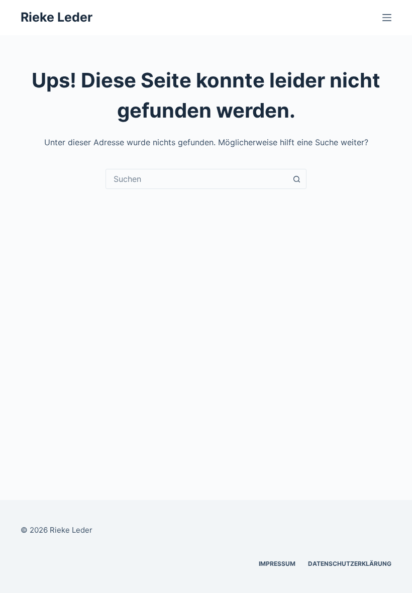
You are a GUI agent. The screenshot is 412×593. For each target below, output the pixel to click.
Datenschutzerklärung (349, 563)
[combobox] (196, 179)
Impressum (277, 563)
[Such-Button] (296, 178)
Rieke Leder (56, 17)
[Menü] (386, 17)
